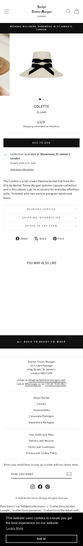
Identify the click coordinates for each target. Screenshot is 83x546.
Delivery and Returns (41, 441)
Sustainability (41, 410)
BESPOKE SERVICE (41, 209)
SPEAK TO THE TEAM (41, 226)
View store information (22, 169)
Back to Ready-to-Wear (44, 342)
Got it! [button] (41, 538)
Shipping (28, 126)
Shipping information (41, 217)
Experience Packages (41, 422)
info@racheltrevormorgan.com (46, 380)
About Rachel (41, 398)
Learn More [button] (15, 528)
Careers (41, 404)
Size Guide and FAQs (41, 435)
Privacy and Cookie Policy (41, 453)
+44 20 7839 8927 (55, 384)
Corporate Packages (41, 416)
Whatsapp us (33, 384)
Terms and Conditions (41, 447)
